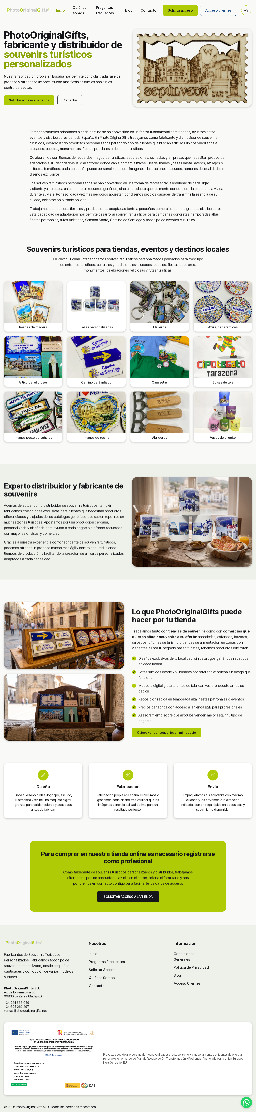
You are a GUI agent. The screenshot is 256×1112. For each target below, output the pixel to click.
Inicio (60, 10)
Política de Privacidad (191, 967)
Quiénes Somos (102, 978)
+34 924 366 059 (16, 1003)
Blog (129, 10)
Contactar (69, 100)
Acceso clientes (218, 10)
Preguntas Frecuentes (107, 962)
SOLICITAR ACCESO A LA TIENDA (128, 897)
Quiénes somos (79, 10)
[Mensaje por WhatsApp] (246, 1102)
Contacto (148, 10)
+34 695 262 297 (16, 1007)
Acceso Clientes (187, 983)
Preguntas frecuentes (105, 10)
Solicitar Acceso (102, 970)
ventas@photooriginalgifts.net (25, 1011)
